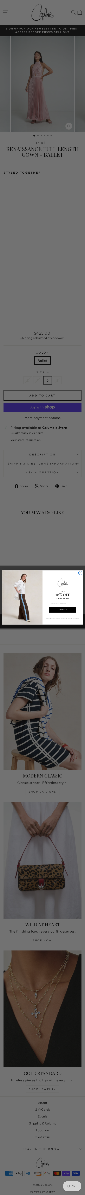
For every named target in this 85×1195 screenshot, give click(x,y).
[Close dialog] (80, 573)
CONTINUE (63, 610)
